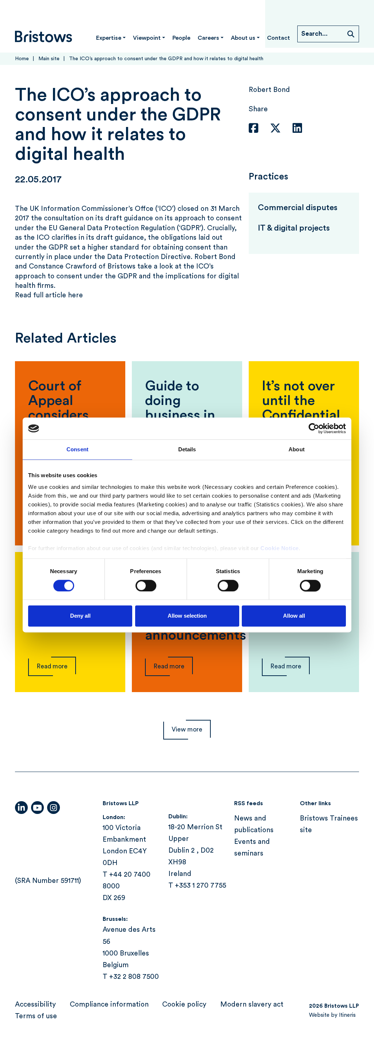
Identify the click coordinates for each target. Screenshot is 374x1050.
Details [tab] (187, 449)
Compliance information (109, 1004)
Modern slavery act (251, 1004)
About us (243, 38)
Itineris (347, 1015)
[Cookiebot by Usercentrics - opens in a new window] (314, 428)
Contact (278, 38)
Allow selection (187, 616)
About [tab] (297, 449)
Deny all (80, 616)
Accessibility (35, 1004)
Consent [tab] (77, 449)
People (181, 38)
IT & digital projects (294, 228)
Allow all (294, 616)
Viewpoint (147, 38)
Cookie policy (184, 1004)
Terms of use (36, 1016)
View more (187, 729)
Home (22, 58)
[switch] (146, 585)
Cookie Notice (279, 548)
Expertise (108, 38)
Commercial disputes (297, 208)
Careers (208, 38)
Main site (49, 58)
